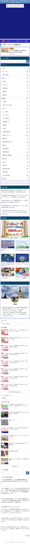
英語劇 (15, 145)
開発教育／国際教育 (15, 155)
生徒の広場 (15, 158)
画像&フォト (15, 138)
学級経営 (15, 125)
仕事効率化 (15, 88)
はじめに (15, 68)
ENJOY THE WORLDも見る (14, 392)
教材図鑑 (15, 98)
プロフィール (15, 71)
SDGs (15, 108)
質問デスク (15, 178)
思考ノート (15, 78)
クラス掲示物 (15, 118)
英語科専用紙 (15, 148)
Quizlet (15, 162)
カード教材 (15, 111)
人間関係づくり (15, 121)
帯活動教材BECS (15, 131)
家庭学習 (15, 165)
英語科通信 (15, 172)
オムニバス (15, 84)
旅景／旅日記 (15, 74)
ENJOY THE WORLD (15, 105)
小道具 (15, 128)
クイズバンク (15, 115)
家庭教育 (15, 95)
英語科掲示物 (15, 151)
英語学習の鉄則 (15, 168)
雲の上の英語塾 (15, 175)
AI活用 (15, 81)
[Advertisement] (15, 24)
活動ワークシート (15, 135)
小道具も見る (14, 466)
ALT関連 (15, 101)
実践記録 (15, 91)
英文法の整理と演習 (15, 141)
